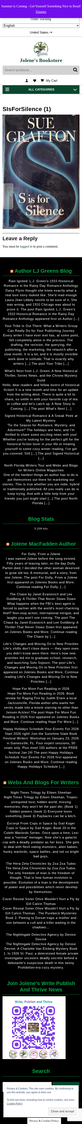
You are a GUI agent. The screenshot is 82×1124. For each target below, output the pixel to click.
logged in (26, 246)
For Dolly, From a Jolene (41, 554)
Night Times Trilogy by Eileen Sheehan (41, 792)
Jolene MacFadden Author (43, 544)
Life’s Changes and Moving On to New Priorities (41, 644)
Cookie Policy (14, 1103)
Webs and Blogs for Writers (43, 782)
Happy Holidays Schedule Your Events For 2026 (41, 729)
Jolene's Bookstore (41, 60)
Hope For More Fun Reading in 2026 (41, 688)
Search (75, 70)
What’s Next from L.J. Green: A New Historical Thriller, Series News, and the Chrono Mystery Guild (41, 375)
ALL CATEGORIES (41, 89)
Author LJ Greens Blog (43, 271)
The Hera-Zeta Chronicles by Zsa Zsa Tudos (41, 863)
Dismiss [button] (41, 12)
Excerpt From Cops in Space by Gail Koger (41, 823)
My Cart (51, 81)
